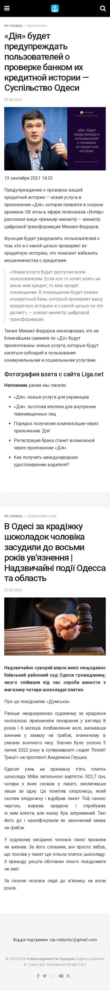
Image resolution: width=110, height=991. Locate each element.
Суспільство (37, 26)
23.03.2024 (13, 99)
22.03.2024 (13, 590)
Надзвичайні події (41, 516)
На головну (13, 26)
